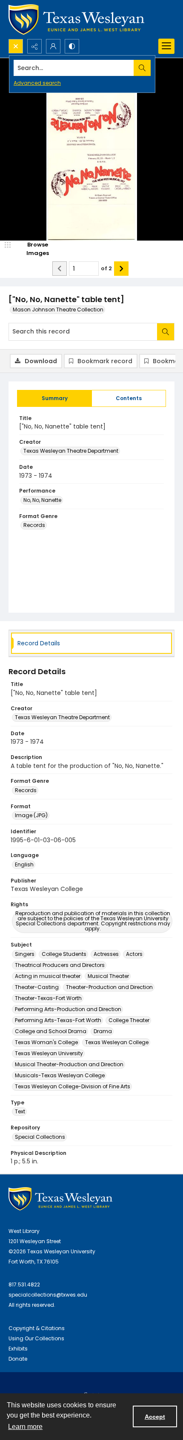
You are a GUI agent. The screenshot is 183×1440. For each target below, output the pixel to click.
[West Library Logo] (60, 1198)
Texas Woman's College (46, 1042)
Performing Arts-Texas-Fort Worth (58, 1020)
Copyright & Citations (37, 1328)
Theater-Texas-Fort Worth (48, 998)
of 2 (106, 268)
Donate (18, 1358)
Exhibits (18, 1348)
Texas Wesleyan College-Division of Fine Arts (72, 1086)
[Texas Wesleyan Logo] (76, 19)
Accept (155, 1416)
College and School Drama (50, 1031)
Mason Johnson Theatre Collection (58, 309)
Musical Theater (108, 976)
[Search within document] (165, 331)
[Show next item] (121, 268)
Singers (24, 954)
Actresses (106, 954)
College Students (64, 954)
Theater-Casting (37, 987)
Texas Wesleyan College (117, 1042)
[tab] (54, 398)
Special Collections (40, 1136)
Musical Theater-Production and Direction (69, 1064)
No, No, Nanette (42, 500)
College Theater (129, 1020)
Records (34, 525)
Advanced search (37, 83)
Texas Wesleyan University (49, 1053)
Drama (103, 1031)
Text (20, 1111)
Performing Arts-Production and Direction (68, 1009)
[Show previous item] (59, 268)
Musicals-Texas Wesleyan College (60, 1075)
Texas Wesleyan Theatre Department (70, 450)
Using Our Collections (36, 1338)
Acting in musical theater (47, 976)
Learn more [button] (25, 1426)
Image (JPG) (31, 815)
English (24, 864)
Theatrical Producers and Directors (60, 965)
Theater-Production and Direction (109, 987)
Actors (134, 954)
